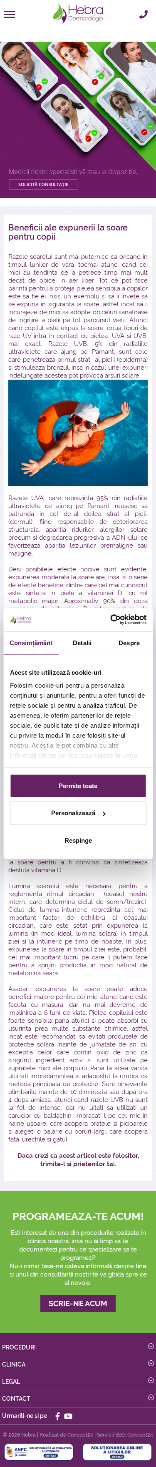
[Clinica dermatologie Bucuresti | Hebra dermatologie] (78, 13)
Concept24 (80, 1435)
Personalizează (73, 812)
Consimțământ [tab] (31, 642)
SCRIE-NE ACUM (78, 1303)
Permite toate (78, 785)
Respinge (78, 840)
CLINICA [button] (13, 1364)
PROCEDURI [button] (19, 1347)
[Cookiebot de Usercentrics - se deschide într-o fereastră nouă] (111, 619)
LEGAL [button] (11, 1381)
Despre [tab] (129, 642)
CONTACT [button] (16, 1398)
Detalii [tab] (82, 642)
